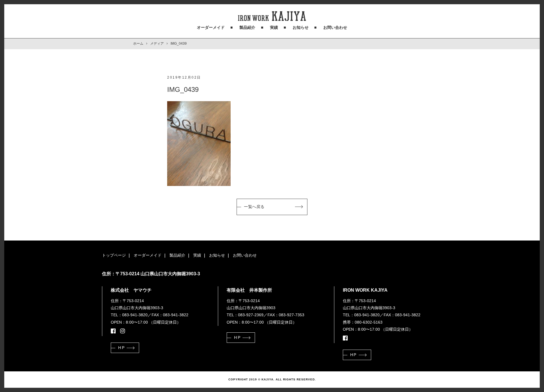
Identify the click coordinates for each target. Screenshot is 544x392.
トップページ (114, 255)
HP (121, 347)
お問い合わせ (335, 27)
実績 (274, 27)
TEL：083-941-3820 (129, 315)
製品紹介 (247, 27)
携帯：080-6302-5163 (362, 322)
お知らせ (301, 27)
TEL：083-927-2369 (245, 315)
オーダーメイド (211, 27)
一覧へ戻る (254, 206)
